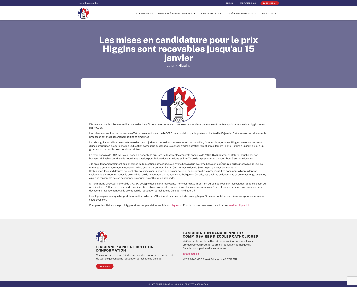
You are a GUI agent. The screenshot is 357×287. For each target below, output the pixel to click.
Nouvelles (267, 13)
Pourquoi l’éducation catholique (175, 13)
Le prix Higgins (178, 65)
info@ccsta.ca (191, 253)
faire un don (269, 3)
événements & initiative (241, 13)
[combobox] (93, 3)
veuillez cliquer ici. (239, 205)
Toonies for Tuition (211, 13)
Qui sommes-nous (144, 13)
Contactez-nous (248, 3)
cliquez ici (176, 205)
